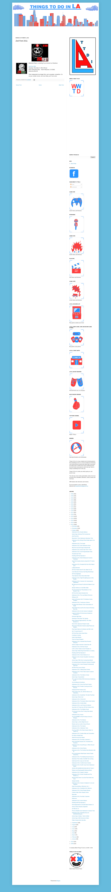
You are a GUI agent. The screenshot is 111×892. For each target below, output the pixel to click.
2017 (72, 512)
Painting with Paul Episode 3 (79, 652)
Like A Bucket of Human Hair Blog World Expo (82, 571)
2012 (72, 522)
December (74, 526)
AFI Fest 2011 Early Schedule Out (80, 593)
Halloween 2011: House (77, 714)
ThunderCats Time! (76, 553)
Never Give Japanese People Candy (80, 623)
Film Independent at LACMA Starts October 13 (83, 804)
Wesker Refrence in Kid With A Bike (80, 587)
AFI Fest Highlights (76, 573)
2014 (72, 518)
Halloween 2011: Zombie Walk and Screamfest (83, 733)
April (73, 833)
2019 (72, 508)
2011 (72, 524)
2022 (72, 502)
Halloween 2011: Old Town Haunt (80, 646)
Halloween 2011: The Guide (78, 543)
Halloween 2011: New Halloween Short (81, 545)
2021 (72, 504)
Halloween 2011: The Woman (79, 720)
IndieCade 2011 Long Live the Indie (80, 761)
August (74, 824)
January (74, 839)
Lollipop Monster (76, 567)
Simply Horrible (75, 781)
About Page (73, 163)
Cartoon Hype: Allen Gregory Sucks (80, 792)
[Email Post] (34, 79)
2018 (72, 510)
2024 (72, 498)
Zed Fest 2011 (32, 66)
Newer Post (19, 85)
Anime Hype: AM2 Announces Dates (80, 818)
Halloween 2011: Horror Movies (79, 800)
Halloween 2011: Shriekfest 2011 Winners (82, 788)
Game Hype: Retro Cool (77, 697)
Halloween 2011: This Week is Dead (80, 675)
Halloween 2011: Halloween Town (80, 728)
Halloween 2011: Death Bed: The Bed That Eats (83, 695)
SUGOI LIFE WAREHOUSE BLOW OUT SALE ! (83, 768)
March (73, 835)
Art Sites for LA (75, 808)
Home (40, 85)
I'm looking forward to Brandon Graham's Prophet (83, 662)
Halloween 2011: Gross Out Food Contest (81, 684)
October (74, 530)
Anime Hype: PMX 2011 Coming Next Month (82, 660)
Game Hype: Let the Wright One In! (80, 722)
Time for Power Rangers (77, 639)
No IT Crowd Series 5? (77, 631)
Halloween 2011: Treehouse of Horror (81, 602)
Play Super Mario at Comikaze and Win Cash (82, 629)
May (73, 831)
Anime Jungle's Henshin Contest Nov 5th (81, 644)
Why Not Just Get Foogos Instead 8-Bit (81, 547)
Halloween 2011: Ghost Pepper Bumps (81, 790)
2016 (72, 514)
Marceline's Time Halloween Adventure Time (82, 538)
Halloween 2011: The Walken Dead (80, 709)
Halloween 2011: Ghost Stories (79, 748)
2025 (72, 496)
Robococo (74, 798)
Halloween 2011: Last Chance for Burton (81, 705)
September (75, 822)
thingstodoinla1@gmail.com (81, 486)
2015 (72, 516)
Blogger (58, 880)
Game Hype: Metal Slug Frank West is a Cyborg (83, 650)
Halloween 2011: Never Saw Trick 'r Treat (81, 549)
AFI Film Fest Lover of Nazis (78, 667)
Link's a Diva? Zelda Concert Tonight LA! (81, 648)
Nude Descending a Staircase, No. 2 (80, 786)
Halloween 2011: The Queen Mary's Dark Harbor (83, 701)
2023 (72, 500)
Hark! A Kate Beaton (76, 637)
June (73, 828)
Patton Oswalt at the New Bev (79, 820)
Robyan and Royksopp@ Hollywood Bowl (82, 770)
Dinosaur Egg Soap (76, 616)
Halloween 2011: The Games (79, 726)
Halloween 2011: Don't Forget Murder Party (82, 551)
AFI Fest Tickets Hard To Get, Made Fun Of (82, 569)
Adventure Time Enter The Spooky (80, 618)
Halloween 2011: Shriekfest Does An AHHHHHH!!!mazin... (80, 813)
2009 (72, 843)
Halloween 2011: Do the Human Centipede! (82, 611)
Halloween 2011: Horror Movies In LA (81, 654)
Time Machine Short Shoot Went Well (80, 575)
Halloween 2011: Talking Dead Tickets (81, 669)
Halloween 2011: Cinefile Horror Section (81, 763)
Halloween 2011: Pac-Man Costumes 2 (81, 739)
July (73, 826)
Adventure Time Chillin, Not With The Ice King (82, 758)
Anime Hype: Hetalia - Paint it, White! (80, 816)
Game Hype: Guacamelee (78, 677)
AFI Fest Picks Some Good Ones (79, 633)
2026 (72, 494)
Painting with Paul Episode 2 (79, 802)
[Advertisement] (47, 30)
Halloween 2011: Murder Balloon (79, 532)
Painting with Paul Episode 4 (79, 555)
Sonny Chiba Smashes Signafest (79, 806)
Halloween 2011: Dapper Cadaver (80, 772)
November (74, 528)
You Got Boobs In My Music (78, 682)
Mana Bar (74, 794)
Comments (74, 187)
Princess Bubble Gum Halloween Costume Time (83, 810)
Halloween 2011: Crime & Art (79, 699)
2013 (72, 520)
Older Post (61, 85)
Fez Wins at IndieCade (77, 735)
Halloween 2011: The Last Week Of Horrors (82, 595)
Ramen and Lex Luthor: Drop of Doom (81, 724)
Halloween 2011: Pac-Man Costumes (80, 796)
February (74, 837)
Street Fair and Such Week (78, 737)
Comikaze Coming (76, 635)
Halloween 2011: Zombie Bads (79, 703)
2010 (72, 841)
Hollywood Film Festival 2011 (79, 689)
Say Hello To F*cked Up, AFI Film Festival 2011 (83, 707)
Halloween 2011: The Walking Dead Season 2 (83, 756)
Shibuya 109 (75, 597)
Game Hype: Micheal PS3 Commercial (81, 534)
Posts (72, 184)
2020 (72, 506)
